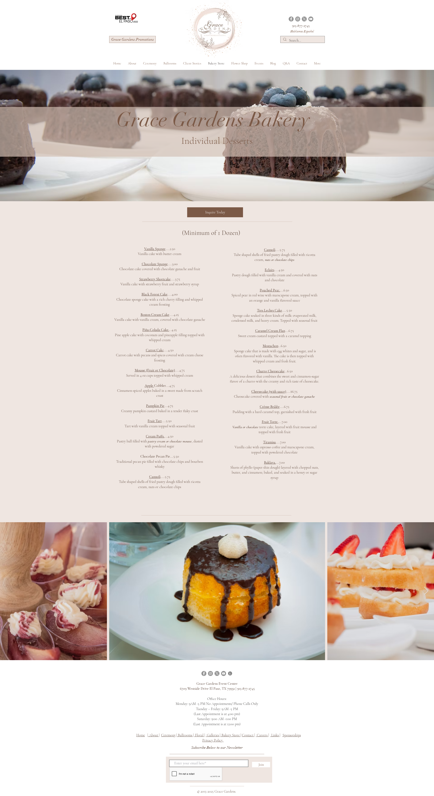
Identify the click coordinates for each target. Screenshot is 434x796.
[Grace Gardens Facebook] (291, 19)
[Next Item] (426, 591)
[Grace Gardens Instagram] (297, 19)
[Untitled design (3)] (230, 673)
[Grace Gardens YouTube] (310, 19)
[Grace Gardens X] (304, 19)
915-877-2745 (301, 26)
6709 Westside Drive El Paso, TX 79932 (207, 688)
